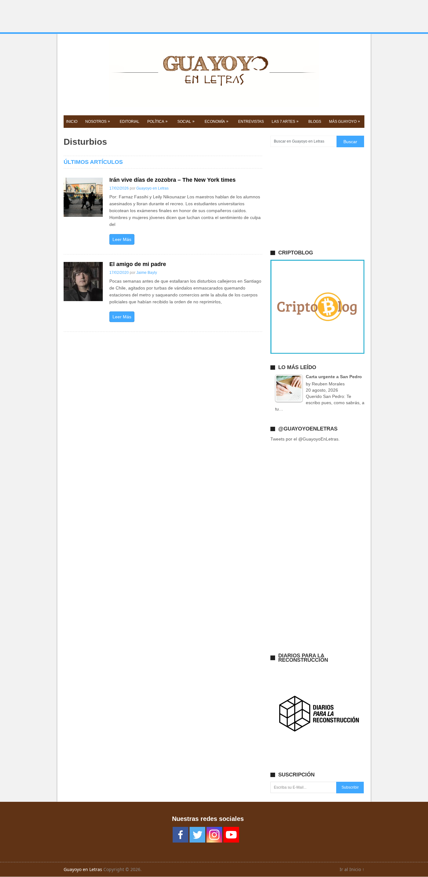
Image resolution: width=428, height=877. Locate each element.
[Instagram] (214, 835)
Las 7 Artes (285, 121)
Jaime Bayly (146, 272)
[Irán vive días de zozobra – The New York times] (83, 197)
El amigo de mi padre (137, 264)
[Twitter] (197, 835)
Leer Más (121, 239)
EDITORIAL (129, 121)
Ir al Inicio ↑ (352, 869)
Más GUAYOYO (344, 121)
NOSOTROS (97, 121)
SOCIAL (186, 121)
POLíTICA (157, 121)
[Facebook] (180, 835)
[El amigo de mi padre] (83, 281)
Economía (216, 121)
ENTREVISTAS (251, 121)
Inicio (71, 121)
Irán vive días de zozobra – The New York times (172, 180)
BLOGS (314, 121)
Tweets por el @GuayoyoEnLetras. (305, 438)
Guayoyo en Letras (152, 188)
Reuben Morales (328, 383)
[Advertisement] (214, 16)
